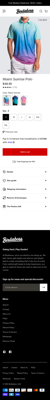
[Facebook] (10, 352)
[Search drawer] (40, 11)
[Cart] (45, 11)
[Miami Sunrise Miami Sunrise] (7, 100)
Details (10, 172)
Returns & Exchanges (17, 198)
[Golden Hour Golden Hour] (24, 100)
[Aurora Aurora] (15, 100)
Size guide (11, 180)
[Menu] (4, 11)
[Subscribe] (43, 287)
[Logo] (25, 11)
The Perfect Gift (14, 206)
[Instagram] (4, 352)
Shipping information (16, 189)
